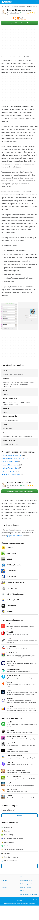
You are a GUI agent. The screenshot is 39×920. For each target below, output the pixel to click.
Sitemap (4, 887)
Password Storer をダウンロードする (13, 458)
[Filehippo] (6, 2)
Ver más (19, 815)
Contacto (4, 880)
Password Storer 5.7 (8, 810)
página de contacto (14, 536)
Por (13, 13)
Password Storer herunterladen (11, 455)
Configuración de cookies (28, 894)
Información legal (25, 887)
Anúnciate (4, 884)
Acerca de (4, 877)
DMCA (22, 891)
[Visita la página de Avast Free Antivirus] (19, 18)
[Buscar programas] (33, 2)
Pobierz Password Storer (9, 462)
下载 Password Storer (8, 471)
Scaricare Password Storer (10, 468)
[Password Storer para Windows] (3, 12)
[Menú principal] (37, 2)
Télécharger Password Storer (10, 474)
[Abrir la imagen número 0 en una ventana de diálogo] (9, 316)
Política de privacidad (27, 884)
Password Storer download (10, 465)
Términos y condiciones (28, 877)
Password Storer (19, 10)
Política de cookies (26, 880)
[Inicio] (2, 6)
